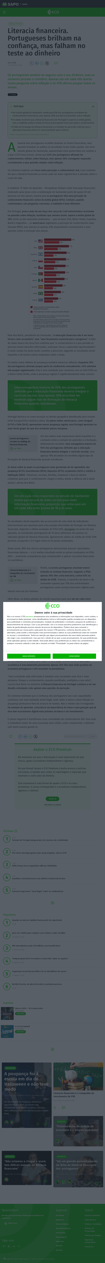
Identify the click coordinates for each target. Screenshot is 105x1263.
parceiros (29, 616)
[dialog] (52, 631)
